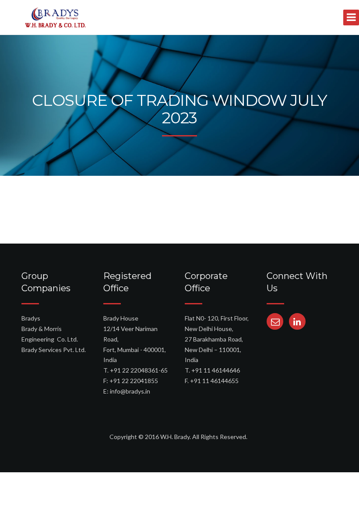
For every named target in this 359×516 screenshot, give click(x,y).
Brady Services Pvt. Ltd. (53, 349)
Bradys (30, 318)
